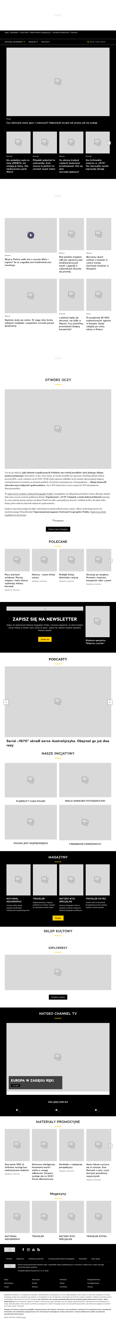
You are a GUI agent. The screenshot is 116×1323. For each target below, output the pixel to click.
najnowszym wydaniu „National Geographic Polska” (30, 494)
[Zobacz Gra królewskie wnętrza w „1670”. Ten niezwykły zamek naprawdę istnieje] (98, 142)
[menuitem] (15, 42)
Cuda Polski (24, 32)
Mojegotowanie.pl (93, 1280)
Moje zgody (96, 1259)
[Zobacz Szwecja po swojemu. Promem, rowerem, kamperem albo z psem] (98, 560)
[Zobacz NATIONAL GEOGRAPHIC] (18, 880)
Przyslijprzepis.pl (93, 1283)
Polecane (74, 32)
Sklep (7, 32)
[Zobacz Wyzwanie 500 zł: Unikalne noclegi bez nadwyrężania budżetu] (17, 1145)
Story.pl (90, 1287)
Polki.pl (62, 1283)
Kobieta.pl (63, 1280)
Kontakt (9, 1259)
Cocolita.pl (63, 1287)
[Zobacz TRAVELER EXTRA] (98, 880)
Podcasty (8, 255)
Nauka (8, 119)
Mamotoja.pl (8, 1283)
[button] (58, 529)
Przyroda (62, 314)
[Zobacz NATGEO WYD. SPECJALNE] (71, 880)
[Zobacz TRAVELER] (45, 880)
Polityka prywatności (36, 1259)
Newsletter (14, 32)
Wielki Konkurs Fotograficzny (40, 32)
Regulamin (20, 1259)
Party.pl (34, 1283)
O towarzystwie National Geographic (61, 1259)
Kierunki (9, 156)
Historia (62, 156)
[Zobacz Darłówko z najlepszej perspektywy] (71, 1145)
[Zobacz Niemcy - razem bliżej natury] (44, 560)
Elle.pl (6, 1280)
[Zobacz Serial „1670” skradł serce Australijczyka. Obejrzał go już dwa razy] (58, 701)
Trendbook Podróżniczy (60, 32)
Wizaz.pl (35, 1287)
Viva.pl (6, 1287)
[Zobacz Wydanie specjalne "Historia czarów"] (98, 621)
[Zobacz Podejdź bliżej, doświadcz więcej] (71, 560)
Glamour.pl (36, 1280)
